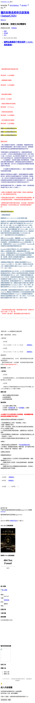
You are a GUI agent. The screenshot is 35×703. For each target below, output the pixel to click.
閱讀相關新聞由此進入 (7, 211)
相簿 (5, 31)
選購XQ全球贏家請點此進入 (9, 128)
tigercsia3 (3, 511)
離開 (9, 699)
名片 (5, 35)
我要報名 (29, 345)
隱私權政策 (29, 678)
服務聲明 (17, 680)
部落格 (6, 33)
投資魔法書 (11, 407)
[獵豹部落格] (5, 661)
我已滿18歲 (4, 699)
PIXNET (7, 678)
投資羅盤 (21, 407)
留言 (15, 520)
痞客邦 (12, 520)
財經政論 (14, 28)
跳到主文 (3, 20)
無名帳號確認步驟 (24, 444)
